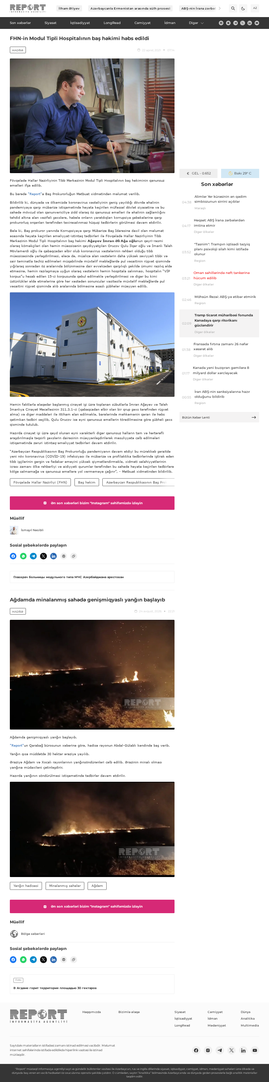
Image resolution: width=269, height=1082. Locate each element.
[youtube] (257, 23)
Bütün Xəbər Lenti (196, 417)
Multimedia (250, 1025)
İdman (212, 1018)
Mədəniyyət (217, 1025)
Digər (193, 23)
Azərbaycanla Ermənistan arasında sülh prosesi (130, 8)
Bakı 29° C (242, 173)
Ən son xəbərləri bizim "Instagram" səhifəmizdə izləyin (97, 503)
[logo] (28, 8)
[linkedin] (249, 23)
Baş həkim (86, 482)
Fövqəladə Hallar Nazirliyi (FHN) (40, 482)
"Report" (35, 194)
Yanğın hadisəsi (25, 886)
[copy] (73, 556)
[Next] (216, 8)
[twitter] (242, 23)
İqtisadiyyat (183, 1018)
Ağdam (97, 886)
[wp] (23, 556)
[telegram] (235, 23)
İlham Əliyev (69, 8)
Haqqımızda (91, 1012)
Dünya (245, 1012)
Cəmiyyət (215, 1012)
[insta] (228, 23)
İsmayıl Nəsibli (32, 530)
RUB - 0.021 (201, 173)
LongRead (182, 1025)
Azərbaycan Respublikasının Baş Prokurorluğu (143, 482)
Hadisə (17, 50)
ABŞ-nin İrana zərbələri (201, 8)
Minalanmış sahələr (65, 886)
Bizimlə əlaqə (129, 1012)
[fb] (221, 23)
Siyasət (180, 1012)
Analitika (248, 1018)
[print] (63, 556)
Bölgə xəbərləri (33, 933)
